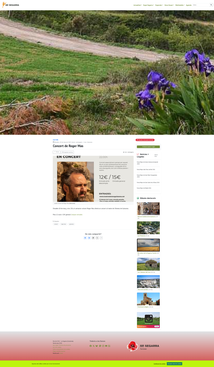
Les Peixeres (143, 236)
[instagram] (103, 346)
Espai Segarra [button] (148, 5)
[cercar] (211, 4)
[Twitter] (97, 238)
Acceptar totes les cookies (174, 363)
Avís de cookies (57, 347)
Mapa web (56, 351)
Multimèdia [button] (179, 5)
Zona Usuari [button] (169, 5)
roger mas (63, 224)
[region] (107, 363)
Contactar (62, 351)
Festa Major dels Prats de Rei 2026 (146, 169)
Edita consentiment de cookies (61, 349)
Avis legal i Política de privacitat (62, 345)
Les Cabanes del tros (146, 272)
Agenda (188, 5)
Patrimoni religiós (145, 307)
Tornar (57, 152)
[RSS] (109, 346)
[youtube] (106, 346)
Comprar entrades (76, 215)
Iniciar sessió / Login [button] (149, 146)
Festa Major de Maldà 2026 (144, 188)
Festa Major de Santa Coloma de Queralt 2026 (147, 163)
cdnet (61, 353)
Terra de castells (145, 289)
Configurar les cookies (160, 363)
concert (56, 224)
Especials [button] (158, 5)
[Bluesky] (89, 238)
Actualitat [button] (137, 5)
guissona (71, 224)
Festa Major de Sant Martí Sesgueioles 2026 (147, 176)
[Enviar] (101, 238)
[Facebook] (85, 238)
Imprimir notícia (68, 152)
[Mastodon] (93, 238)
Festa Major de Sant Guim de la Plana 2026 (148, 182)
